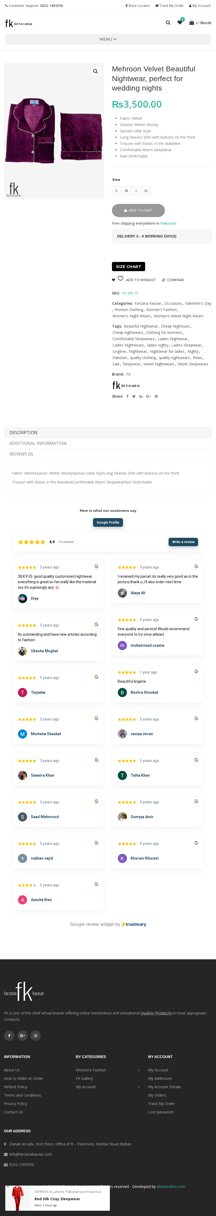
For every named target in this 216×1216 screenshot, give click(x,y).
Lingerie (119, 351)
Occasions (173, 303)
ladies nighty (157, 345)
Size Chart (128, 266)
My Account (201, 5)
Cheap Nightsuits (175, 326)
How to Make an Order (23, 1078)
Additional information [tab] (38, 443)
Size (116, 179)
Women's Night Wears (131, 315)
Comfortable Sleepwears (133, 338)
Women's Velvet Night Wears (178, 315)
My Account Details (164, 1086)
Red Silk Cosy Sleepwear (57, 1198)
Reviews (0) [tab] (21, 454)
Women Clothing (129, 309)
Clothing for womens (164, 332)
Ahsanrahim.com (171, 1186)
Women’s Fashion (91, 1069)
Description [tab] (23, 432)
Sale (116, 363)
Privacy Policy (15, 1103)
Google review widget (92, 924)
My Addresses (160, 1078)
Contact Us (13, 1111)
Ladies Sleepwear (186, 345)
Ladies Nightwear (173, 338)
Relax (197, 357)
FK (128, 374)
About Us (12, 1069)
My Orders (157, 1095)
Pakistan (119, 357)
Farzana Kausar (148, 303)
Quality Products (156, 1012)
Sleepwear (131, 363)
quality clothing (143, 357)
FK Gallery (84, 1078)
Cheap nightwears (127, 332)
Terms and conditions (22, 1095)
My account (86, 1086)
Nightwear (138, 351)
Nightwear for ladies (167, 351)
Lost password (160, 1111)
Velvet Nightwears (159, 363)
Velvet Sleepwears (193, 363)
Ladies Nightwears (128, 345)
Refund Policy (15, 1086)
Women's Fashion (161, 309)
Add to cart (141, 210)
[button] (106, 39)
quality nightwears (174, 357)
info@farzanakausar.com (30, 1154)
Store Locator (138, 5)
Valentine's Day (198, 303)
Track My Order (171, 5)
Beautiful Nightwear (141, 326)
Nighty (193, 351)
